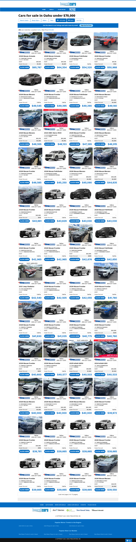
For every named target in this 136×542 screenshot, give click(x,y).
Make (45, 20)
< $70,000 (61, 20)
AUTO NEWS (49, 505)
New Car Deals (60, 505)
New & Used (24, 20)
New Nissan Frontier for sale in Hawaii (28, 534)
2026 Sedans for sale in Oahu (76, 526)
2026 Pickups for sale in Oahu (51, 526)
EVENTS (83, 505)
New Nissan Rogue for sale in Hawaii (53, 534)
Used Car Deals (73, 505)
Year (51, 20)
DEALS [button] (51, 9)
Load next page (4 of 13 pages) (68, 494)
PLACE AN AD (61, 9)
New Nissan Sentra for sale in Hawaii (78, 534)
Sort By (79, 20)
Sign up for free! (86, 25)
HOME (44, 9)
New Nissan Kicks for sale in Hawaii (103, 534)
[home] (68, 4)
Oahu (72, 20)
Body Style (35, 20)
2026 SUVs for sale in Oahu (26, 526)
